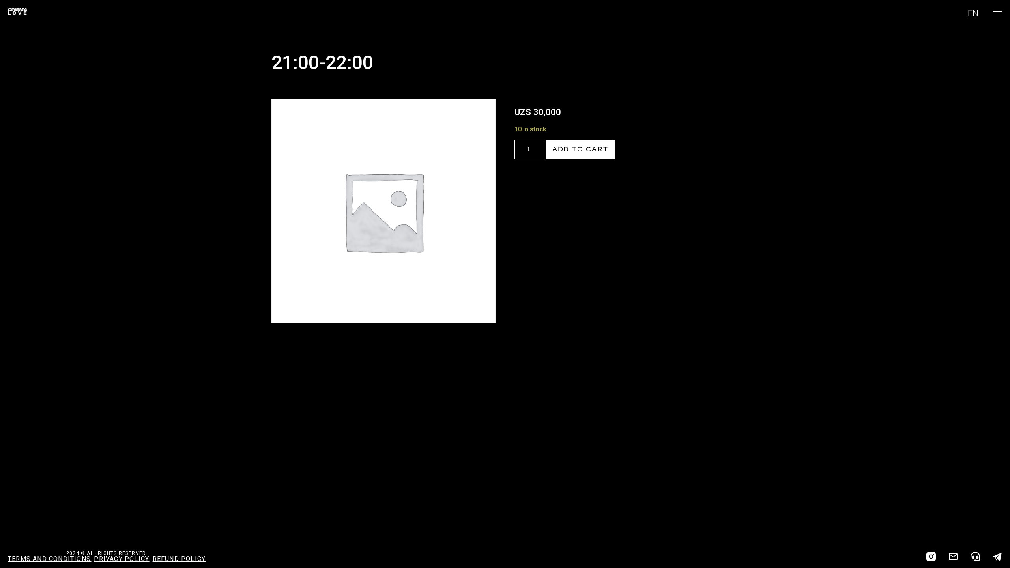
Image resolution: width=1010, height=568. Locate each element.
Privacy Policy (121, 558)
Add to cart (580, 149)
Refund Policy (179, 558)
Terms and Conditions (49, 558)
